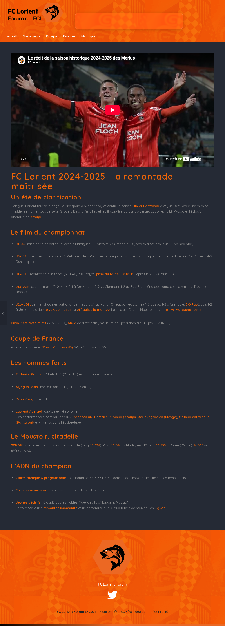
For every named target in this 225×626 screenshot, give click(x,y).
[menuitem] (12, 36)
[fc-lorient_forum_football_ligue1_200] (35, 15)
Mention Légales (112, 612)
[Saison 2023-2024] (3, 313)
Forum (121, 584)
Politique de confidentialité (148, 612)
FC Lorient (107, 584)
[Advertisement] (129, 20)
